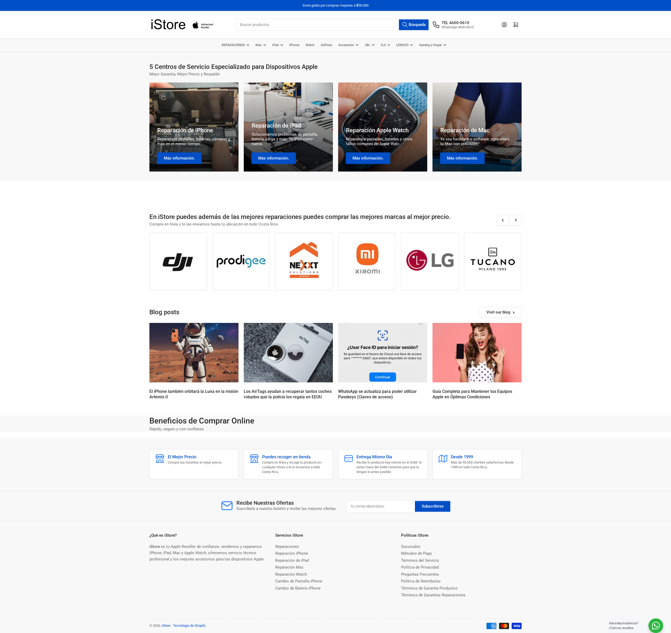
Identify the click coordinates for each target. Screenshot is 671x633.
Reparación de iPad (276, 125)
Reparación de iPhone (185, 130)
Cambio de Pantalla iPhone (298, 581)
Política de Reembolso (421, 581)
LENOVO (402, 45)
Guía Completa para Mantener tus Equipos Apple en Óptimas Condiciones (472, 394)
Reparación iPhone (291, 553)
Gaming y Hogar (430, 45)
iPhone (294, 45)
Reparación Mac (289, 567)
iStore (166, 626)
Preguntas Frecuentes (420, 574)
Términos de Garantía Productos (429, 588)
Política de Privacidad (420, 567)
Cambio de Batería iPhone (298, 588)
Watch (310, 45)
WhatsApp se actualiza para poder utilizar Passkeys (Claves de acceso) (377, 394)
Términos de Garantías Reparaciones (433, 595)
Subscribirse (432, 506)
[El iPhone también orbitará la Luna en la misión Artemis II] (194, 352)
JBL (367, 45)
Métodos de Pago (416, 553)
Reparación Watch (291, 574)
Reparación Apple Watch (377, 130)
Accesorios (346, 45)
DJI (383, 45)
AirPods (326, 45)
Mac (259, 45)
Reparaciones (287, 546)
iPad (275, 45)
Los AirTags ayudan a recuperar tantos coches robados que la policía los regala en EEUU (288, 394)
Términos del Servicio (420, 560)
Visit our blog (498, 312)
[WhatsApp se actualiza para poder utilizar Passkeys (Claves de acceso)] (382, 352)
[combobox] (333, 25)
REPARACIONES (233, 45)
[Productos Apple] (493, 261)
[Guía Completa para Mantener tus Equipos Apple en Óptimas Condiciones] (477, 352)
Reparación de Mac (464, 130)
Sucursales (410, 546)
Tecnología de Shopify (189, 626)
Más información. (179, 158)
